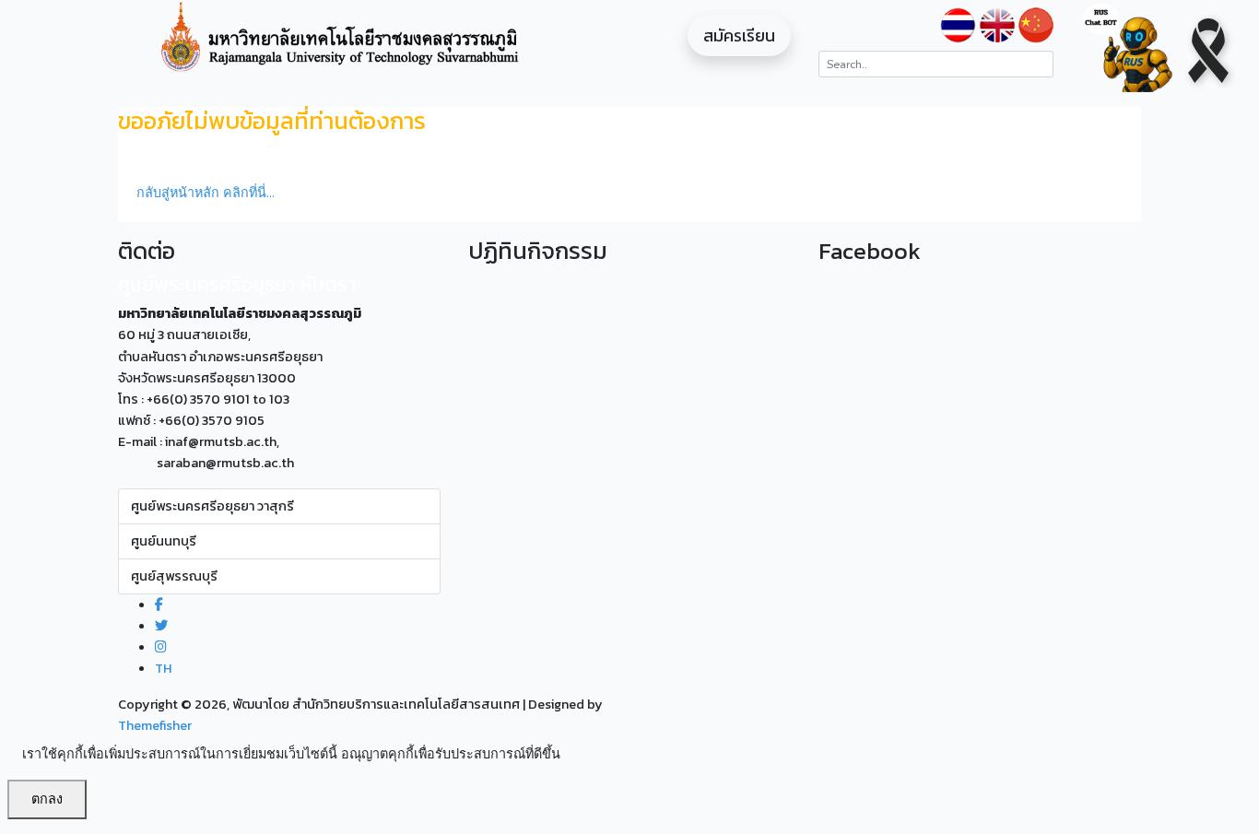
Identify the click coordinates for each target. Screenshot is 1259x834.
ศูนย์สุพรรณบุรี (174, 576)
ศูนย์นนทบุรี (163, 541)
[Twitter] (161, 626)
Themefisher (155, 725)
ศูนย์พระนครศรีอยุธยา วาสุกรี (212, 506)
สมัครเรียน (739, 35)
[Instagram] (161, 647)
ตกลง (47, 799)
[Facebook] (159, 604)
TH (163, 668)
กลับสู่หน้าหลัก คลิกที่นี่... (205, 192)
